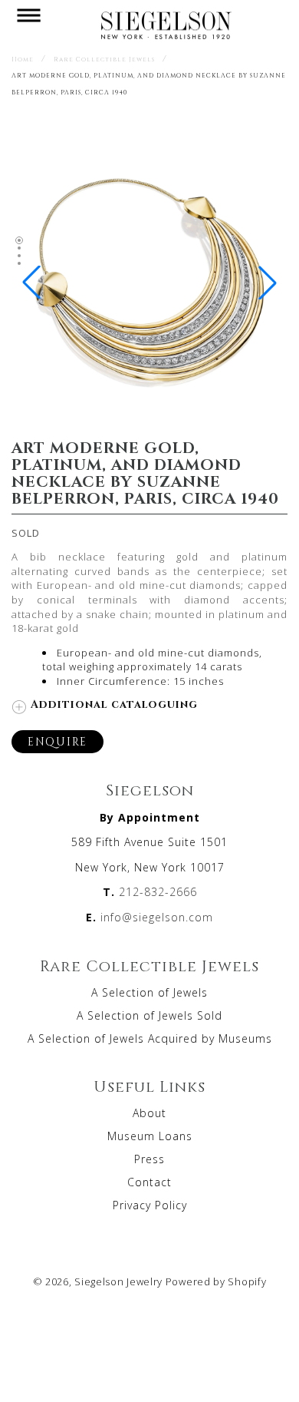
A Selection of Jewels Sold (149, 1015)
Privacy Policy (150, 1205)
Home (23, 59)
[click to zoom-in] (150, 414)
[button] (28, 24)
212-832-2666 (158, 892)
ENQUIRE (57, 741)
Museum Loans (149, 1136)
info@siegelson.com (156, 917)
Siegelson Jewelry (118, 1281)
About (149, 1113)
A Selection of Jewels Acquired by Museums (150, 1038)
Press (149, 1159)
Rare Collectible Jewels (104, 59)
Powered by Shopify (216, 1281)
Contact (149, 1182)
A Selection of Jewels (149, 992)
